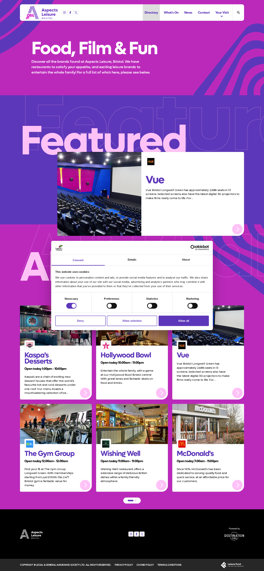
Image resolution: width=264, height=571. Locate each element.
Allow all (183, 320)
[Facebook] (70, 12)
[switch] (112, 306)
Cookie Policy (145, 564)
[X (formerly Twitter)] (75, 12)
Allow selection (132, 320)
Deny (80, 320)
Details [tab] (132, 259)
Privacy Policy (124, 564)
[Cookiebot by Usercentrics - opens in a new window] (193, 247)
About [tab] (186, 259)
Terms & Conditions (169, 564)
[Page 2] (135, 500)
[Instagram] (64, 12)
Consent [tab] (78, 260)
